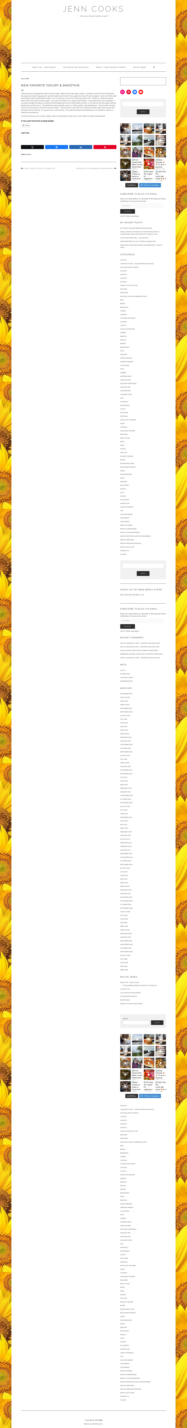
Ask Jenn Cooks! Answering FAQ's (133, 296)
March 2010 (125, 886)
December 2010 (126, 853)
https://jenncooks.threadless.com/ (132, 595)
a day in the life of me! (129, 285)
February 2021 (126, 788)
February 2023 (126, 737)
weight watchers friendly (130, 543)
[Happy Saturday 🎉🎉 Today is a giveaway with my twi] (161, 164)
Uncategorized (126, 514)
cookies (123, 322)
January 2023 (125, 741)
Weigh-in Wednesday (128, 529)
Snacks (123, 489)
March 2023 (125, 734)
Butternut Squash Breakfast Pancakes (136, 228)
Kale (100, 1420)
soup (122, 492)
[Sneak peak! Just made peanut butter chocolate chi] (125, 140)
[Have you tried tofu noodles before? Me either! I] (125, 164)
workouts (124, 551)
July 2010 (123, 872)
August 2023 (125, 715)
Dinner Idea (124, 347)
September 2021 (126, 774)
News (122, 423)
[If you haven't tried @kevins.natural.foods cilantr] (137, 164)
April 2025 (124, 701)
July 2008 (123, 959)
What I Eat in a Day (127, 547)
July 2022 (123, 759)
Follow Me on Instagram (76, 67)
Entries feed (125, 674)
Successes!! (125, 500)
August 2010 (125, 868)
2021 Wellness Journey (129, 267)
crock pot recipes (127, 329)
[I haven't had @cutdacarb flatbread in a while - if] (125, 152)
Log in (122, 670)
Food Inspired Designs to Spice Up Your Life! (140, 985)
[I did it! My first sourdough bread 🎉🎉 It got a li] (161, 175)
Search (143, 112)
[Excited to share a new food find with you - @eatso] (149, 164)
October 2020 (125, 799)
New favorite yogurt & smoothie (40, 168)
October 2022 (125, 748)
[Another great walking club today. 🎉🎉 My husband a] (137, 128)
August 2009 (125, 912)
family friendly (126, 358)
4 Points (123, 274)
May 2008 (123, 966)
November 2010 (126, 857)
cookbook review (127, 318)
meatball (124, 416)
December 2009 (126, 897)
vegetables (124, 518)
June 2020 (124, 814)
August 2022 (125, 755)
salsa (122, 478)
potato (123, 449)
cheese (123, 311)
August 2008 (125, 955)
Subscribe (127, 211)
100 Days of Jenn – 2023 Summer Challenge (137, 264)
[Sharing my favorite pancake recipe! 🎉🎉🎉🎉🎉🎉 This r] (149, 128)
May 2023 (123, 726)
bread (122, 304)
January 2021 (125, 792)
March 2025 (125, 705)
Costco (123, 325)
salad (122, 471)
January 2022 (125, 766)
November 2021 (126, 770)
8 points (123, 282)
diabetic (123, 336)
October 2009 (125, 904)
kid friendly (125, 405)
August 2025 (125, 697)
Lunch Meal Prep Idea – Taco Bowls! (134, 238)
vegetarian (124, 522)
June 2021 (124, 781)
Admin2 (29, 154)
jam (121, 398)
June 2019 (124, 821)
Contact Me (125, 989)
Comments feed (126, 677)
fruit (122, 369)
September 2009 (126, 908)
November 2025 (126, 694)
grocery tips (125, 387)
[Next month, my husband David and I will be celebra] (137, 175)
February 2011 (126, 846)
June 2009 (124, 919)
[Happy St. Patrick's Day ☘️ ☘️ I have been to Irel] (137, 140)
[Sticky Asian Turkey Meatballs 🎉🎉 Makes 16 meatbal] (161, 152)
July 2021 (123, 777)
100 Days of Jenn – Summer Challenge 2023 (143, 643)
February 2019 (126, 832)
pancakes (124, 434)
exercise (123, 354)
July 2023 (123, 719)
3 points (123, 271)
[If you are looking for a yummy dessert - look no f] (161, 140)
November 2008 (126, 944)
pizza (122, 445)
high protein (125, 391)
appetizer (124, 293)
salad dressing (126, 474)
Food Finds (124, 365)
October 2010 (125, 861)
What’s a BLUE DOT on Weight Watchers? (142, 650)
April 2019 (124, 828)
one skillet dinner (127, 431)
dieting (123, 340)
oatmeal (123, 427)
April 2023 (124, 730)
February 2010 (126, 890)
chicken (123, 314)
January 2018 (125, 835)
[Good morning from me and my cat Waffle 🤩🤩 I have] (125, 128)
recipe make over (127, 463)
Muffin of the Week (128, 420)
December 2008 (126, 941)
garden (123, 373)
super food (125, 503)
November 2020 (126, 795)
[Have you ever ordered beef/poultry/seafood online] (149, 152)
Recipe (122, 460)
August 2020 (125, 806)
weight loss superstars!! (130, 532)
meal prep (124, 413)
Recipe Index (139, 67)
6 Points (123, 278)
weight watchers (127, 540)
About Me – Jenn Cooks (44, 67)
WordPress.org (126, 681)
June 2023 (124, 723)
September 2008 (126, 952)
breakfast (124, 307)
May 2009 (123, 923)
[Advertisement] (93, 40)
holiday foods (126, 394)
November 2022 (126, 744)
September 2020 (126, 803)
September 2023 (126, 712)
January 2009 (125, 937)
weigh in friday (126, 525)
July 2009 (123, 915)
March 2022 (125, 763)
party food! (125, 438)
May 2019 (123, 824)
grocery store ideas (128, 383)
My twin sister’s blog (128, 996)
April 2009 (124, 926)
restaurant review (127, 467)
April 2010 (124, 883)
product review (126, 456)
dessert (123, 333)
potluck (123, 452)
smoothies (124, 485)
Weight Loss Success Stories (111, 67)
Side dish (123, 482)
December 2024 (126, 708)
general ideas (125, 376)
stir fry (123, 496)
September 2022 (126, 752)
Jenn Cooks (93, 8)
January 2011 (125, 850)
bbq (122, 300)
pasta (122, 442)
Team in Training (126, 507)
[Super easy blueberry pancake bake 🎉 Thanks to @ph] (125, 175)
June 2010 (124, 875)
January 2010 (125, 893)
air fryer (123, 289)
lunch (122, 409)
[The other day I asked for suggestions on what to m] (149, 175)
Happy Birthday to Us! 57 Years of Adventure (138, 241)
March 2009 (125, 930)
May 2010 (123, 879)
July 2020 (123, 810)
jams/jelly (124, 402)
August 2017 (125, 839)
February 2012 (126, 843)
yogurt (123, 554)
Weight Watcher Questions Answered (135, 536)
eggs (122, 351)
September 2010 (126, 864)
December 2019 (126, 817)
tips (121, 511)
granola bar (125, 380)
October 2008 (125, 948)
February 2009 (126, 933)
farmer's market (127, 362)
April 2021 (124, 785)
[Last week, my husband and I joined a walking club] (149, 140)
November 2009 (126, 901)
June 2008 (124, 962)
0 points (123, 260)
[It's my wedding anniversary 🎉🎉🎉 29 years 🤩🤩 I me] (137, 152)
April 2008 (124, 970)
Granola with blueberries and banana (94, 168)
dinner (123, 343)
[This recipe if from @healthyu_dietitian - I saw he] (161, 128)
